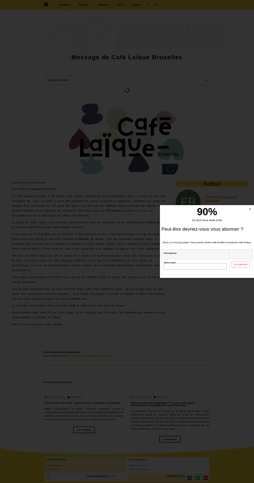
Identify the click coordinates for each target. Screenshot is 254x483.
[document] (127, 241)
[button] (250, 209)
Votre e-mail (170, 262)
